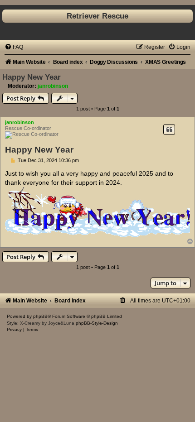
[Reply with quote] (169, 129)
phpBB (40, 316)
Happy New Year (31, 77)
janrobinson (53, 86)
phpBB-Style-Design (97, 323)
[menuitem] (14, 47)
